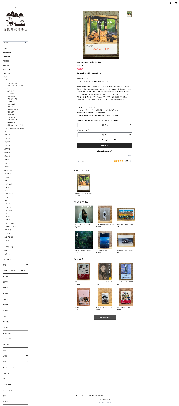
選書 (5, 250)
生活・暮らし (11, 117)
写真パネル (7, 230)
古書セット (9, 184)
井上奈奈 (7, 135)
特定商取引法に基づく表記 (96, 396)
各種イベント (8, 254)
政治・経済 (10, 107)
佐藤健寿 (7, 152)
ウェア (8, 243)
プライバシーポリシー (80, 396)
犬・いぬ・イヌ (8, 174)
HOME (5, 48)
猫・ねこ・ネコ (8, 170)
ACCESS (6, 61)
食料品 (8, 216)
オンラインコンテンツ (10, 223)
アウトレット (8, 233)
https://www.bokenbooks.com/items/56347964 (93, 112)
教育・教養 (10, 114)
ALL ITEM (6, 69)
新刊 (5, 77)
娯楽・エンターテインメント (15, 125)
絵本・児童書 (11, 122)
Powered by (103, 402)
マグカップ (9, 210)
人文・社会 (10, 93)
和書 (7, 80)
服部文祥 (7, 145)
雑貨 (5, 200)
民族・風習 (10, 101)
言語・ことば (11, 104)
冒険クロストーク (11, 226)
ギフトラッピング (83, 130)
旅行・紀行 (10, 91)
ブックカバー (10, 207)
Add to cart (105, 145)
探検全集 (7, 156)
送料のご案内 (7, 53)
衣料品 (6, 191)
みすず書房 (7, 163)
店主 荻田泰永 (8, 237)
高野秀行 (7, 138)
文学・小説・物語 (12, 83)
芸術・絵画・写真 (12, 120)
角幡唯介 (7, 142)
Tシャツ (8, 197)
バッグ (8, 204)
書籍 (7, 240)
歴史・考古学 (11, 96)
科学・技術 (10, 112)
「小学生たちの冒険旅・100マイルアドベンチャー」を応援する (98, 120)
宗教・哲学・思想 (12, 99)
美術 (7, 187)
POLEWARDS (10, 194)
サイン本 (7, 166)
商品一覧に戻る (104, 317)
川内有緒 (7, 149)
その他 (8, 219)
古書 (5, 181)
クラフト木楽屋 (8, 247)
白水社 (6, 159)
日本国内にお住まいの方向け (104, 151)
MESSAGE (6, 57)
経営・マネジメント (12, 109)
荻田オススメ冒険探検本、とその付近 (14, 270)
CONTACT (6, 65)
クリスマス (7, 177)
